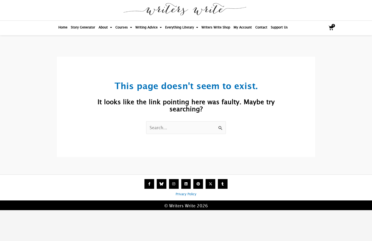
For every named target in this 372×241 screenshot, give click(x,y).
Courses (121, 27)
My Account (243, 27)
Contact (261, 27)
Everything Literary (179, 27)
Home (62, 27)
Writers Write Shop (216, 27)
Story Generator (83, 27)
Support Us (279, 27)
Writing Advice (146, 27)
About (103, 27)
